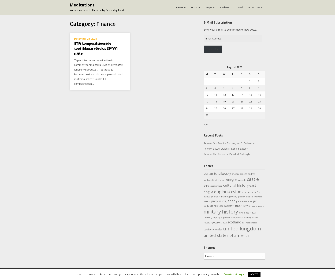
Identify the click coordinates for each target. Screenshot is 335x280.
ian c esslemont (249, 197)
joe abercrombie (244, 201)
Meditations (82, 5)
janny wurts (218, 201)
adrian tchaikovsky (217, 173)
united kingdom (242, 228)
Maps (209, 7)
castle (253, 179)
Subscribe (212, 49)
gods (240, 197)
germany (233, 196)
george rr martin (219, 196)
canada (242, 180)
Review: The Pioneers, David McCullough (227, 154)
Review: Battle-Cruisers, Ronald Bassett (226, 148)
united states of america (227, 235)
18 (215, 101)
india (259, 196)
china (207, 185)
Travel (239, 7)
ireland (207, 201)
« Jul (206, 124)
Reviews (224, 7)
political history (243, 217)
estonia (238, 191)
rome (255, 217)
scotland (234, 222)
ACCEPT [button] (254, 274)
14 (241, 94)
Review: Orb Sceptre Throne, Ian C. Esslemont (229, 143)
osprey (216, 217)
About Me (254, 7)
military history (221, 211)
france (207, 196)
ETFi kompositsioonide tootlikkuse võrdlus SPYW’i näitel (96, 48)
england (222, 191)
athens (218, 180)
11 (215, 94)
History (195, 7)
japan (231, 201)
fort (259, 192)
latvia (246, 206)
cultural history (236, 185)
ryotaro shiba (219, 222)
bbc (223, 180)
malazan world (258, 206)
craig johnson (216, 186)
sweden (254, 223)
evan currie (250, 192)
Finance (180, 7)
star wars (246, 223)
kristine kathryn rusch (228, 206)
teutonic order (213, 229)
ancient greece (239, 173)
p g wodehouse (228, 217)
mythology (244, 212)
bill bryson (231, 180)
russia (207, 222)
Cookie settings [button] (234, 274)
